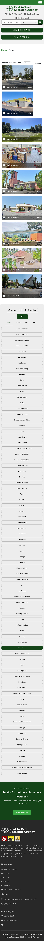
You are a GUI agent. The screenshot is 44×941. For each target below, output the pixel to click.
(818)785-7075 (15, 14)
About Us (5, 877)
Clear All (38, 63)
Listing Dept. (23, 18)
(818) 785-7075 (10, 903)
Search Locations (8, 869)
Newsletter (5, 885)
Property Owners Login (11, 889)
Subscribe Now (22, 812)
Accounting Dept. (11, 920)
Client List (5, 881)
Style (27, 322)
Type (9, 322)
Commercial (15, 310)
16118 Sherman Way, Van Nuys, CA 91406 (20, 899)
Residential (30, 310)
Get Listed (5, 873)
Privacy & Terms (31, 937)
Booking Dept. (32, 14)
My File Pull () (23, 37)
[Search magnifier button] (40, 22)
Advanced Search (22, 30)
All (22, 316)
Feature (18, 322)
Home (4, 50)
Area (35, 322)
